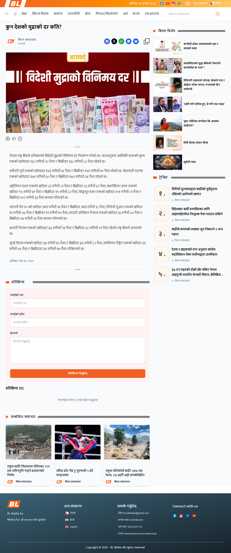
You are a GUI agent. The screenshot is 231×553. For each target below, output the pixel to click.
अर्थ (125, 14)
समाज (58, 14)
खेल (88, 14)
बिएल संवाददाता (24, 482)
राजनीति (74, 14)
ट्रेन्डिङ (163, 178)
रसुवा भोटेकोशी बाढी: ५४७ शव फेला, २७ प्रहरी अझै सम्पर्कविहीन (125, 473)
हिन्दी (72, 520)
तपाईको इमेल (17, 314)
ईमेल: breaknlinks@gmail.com (133, 513)
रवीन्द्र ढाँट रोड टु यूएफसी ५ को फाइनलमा (74, 473)
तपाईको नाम (16, 295)
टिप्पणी (14, 333)
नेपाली (218, 3)
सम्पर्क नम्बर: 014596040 (130, 520)
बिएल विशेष (40, 14)
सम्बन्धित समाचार (23, 417)
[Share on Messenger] (129, 41)
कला (136, 14)
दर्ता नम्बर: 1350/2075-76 (130, 527)
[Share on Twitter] (114, 41)
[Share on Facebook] (107, 41)
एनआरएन (152, 14)
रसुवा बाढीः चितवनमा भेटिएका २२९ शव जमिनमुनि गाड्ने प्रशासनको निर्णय (28, 471)
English (73, 527)
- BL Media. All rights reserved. (126, 547)
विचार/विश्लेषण (107, 14)
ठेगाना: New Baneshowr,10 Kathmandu (137, 534)
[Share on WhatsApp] (121, 41)
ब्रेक (24, 14)
